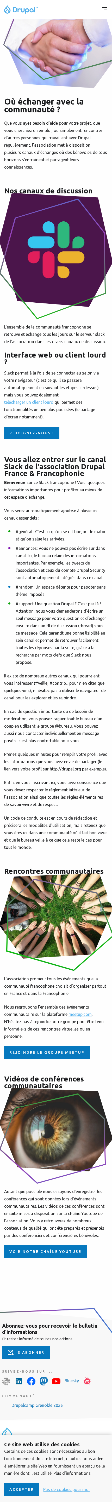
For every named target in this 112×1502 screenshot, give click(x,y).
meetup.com (80, 1014)
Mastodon (44, 1381)
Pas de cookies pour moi (66, 1489)
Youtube (56, 1381)
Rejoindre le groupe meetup (47, 1052)
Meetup (87, 1381)
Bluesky (72, 1380)
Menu (105, 9)
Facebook (31, 1381)
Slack (6, 1381)
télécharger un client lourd (28, 402)
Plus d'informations (72, 1473)
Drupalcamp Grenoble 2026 (37, 1405)
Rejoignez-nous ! (31, 433)
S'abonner (31, 1352)
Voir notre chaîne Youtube (45, 1252)
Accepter (21, 1489)
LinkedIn (19, 1381)
